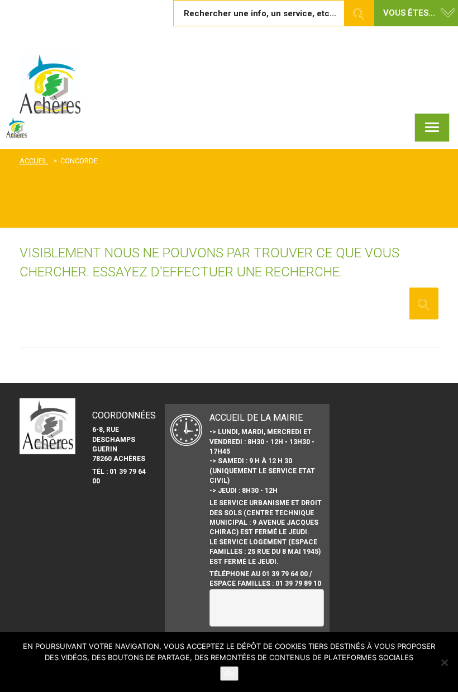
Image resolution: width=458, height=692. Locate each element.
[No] (444, 662)
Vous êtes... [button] (409, 13)
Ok (229, 673)
